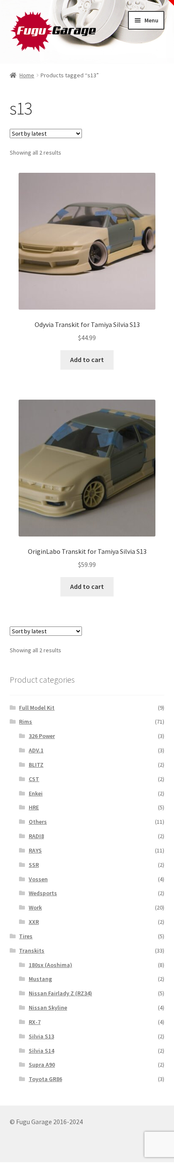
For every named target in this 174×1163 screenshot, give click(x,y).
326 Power (42, 736)
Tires (26, 936)
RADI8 (36, 836)
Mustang (40, 979)
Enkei (36, 793)
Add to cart (87, 359)
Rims (25, 721)
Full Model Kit (36, 707)
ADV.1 (36, 750)
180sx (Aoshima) (50, 965)
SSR (34, 865)
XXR (34, 922)
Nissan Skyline (48, 1007)
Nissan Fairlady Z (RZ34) (60, 993)
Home (26, 75)
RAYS (35, 850)
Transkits (31, 950)
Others (38, 821)
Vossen (38, 879)
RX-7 (35, 1022)
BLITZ (36, 764)
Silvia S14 (41, 1050)
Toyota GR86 (45, 1079)
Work (35, 907)
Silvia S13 (41, 1036)
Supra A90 (42, 1064)
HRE (34, 807)
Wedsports (43, 893)
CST (34, 779)
